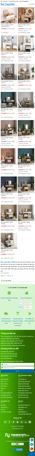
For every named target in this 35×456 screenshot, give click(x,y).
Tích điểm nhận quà (6, 358)
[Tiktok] (13, 422)
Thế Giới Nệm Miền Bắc (24, 414)
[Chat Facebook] (31, 444)
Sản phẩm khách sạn (6, 393)
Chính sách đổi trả (23, 390)
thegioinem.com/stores (18, 345)
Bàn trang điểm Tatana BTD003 (7, 222)
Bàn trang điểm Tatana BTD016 (24, 25)
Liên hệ (3, 409)
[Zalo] (5, 422)
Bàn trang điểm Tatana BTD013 (7, 82)
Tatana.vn (20, 409)
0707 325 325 (19, 341)
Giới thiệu (3, 405)
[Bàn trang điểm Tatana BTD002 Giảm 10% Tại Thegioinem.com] (26, 213)
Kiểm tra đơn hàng (23, 397)
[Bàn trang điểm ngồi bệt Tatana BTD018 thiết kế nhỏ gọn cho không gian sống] (9, 15)
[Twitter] (29, 422)
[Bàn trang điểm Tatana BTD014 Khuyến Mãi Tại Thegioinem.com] (26, 43)
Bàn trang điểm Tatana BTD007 (7, 166)
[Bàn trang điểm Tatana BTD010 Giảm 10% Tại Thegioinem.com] (26, 100)
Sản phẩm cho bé (6, 395)
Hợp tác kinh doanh (23, 384)
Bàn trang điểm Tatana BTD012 (24, 82)
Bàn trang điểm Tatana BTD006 (24, 166)
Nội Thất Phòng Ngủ (13, 1)
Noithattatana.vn (22, 412)
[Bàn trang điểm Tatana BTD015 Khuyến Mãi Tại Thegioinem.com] (9, 43)
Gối (2, 390)
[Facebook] (9, 422)
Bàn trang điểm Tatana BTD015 (7, 53)
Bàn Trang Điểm (24, 1)
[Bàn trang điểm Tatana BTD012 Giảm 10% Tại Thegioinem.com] (26, 72)
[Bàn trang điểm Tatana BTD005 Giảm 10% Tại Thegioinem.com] (9, 184)
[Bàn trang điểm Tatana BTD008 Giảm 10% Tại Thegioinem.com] (26, 128)
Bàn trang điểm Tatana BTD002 (24, 222)
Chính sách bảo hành (24, 386)
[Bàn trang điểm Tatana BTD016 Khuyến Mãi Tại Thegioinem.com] (26, 15)
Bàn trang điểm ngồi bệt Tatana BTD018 (7, 25)
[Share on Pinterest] (12, 276)
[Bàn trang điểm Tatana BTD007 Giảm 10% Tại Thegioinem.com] (9, 156)
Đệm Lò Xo (4, 381)
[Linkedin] (25, 422)
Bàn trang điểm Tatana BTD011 (7, 110)
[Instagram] (21, 422)
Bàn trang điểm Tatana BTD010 (24, 110)
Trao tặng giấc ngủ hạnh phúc (9, 356)
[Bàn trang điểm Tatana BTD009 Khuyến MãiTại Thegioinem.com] (9, 128)
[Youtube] (17, 422)
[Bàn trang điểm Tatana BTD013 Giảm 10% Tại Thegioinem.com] (9, 72)
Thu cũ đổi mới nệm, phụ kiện (9, 354)
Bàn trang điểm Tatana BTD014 (24, 53)
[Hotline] (31, 449)
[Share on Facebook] (6, 276)
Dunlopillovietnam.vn (24, 405)
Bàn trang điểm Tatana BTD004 (24, 194)
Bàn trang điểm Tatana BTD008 (24, 138)
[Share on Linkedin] (10, 276)
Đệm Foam (4, 386)
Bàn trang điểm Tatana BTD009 (7, 138)
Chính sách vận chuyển (24, 388)
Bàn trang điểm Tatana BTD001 (7, 251)
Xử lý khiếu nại (22, 379)
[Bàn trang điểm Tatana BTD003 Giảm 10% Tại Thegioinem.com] (9, 213)
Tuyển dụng (4, 407)
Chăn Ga (3, 388)
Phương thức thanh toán (25, 393)
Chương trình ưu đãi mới (7, 351)
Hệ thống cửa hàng (6, 412)
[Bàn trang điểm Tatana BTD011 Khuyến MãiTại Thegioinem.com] (9, 100)
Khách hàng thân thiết (24, 381)
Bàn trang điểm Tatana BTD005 (7, 194)
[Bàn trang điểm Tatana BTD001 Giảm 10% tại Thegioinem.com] (9, 241)
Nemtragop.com (22, 407)
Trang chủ (5, 1)
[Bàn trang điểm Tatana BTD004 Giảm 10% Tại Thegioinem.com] (26, 184)
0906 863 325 (18, 343)
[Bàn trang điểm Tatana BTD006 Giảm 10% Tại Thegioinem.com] (26, 156)
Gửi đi (17, 371)
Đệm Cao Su (4, 384)
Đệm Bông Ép (4, 379)
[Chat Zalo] (31, 440)
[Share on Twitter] (8, 276)
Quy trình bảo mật (23, 395)
